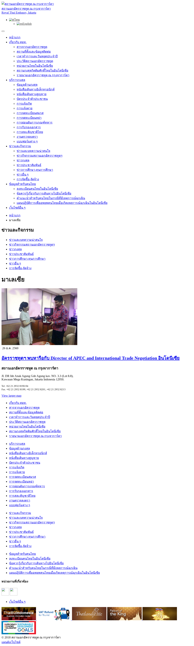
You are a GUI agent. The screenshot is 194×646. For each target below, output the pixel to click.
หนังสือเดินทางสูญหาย (31, 94)
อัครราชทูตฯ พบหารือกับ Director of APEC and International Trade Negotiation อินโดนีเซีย (91, 358)
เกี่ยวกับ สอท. (18, 42)
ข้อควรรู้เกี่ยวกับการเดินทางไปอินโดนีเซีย (44, 193)
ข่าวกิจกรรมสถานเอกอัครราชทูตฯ (39, 155)
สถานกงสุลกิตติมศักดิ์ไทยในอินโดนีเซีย (42, 70)
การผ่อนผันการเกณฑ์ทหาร (34, 122)
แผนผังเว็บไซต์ (11, 642)
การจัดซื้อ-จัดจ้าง (28, 179)
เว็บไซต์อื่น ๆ (17, 207)
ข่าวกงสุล (23, 160)
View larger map (11, 395)
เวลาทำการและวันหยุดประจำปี (37, 56)
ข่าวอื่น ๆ (23, 174)
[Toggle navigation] (3, 31)
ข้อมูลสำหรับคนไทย (22, 184)
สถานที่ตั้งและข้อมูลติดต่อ (34, 51)
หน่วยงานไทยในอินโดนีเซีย (35, 65)
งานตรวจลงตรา (27, 136)
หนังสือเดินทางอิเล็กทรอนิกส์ (36, 89)
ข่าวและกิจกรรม (20, 146)
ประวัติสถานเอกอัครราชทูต (35, 61)
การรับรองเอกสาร (29, 127)
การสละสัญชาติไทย (30, 132)
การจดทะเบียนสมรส (30, 113)
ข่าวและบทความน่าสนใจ (33, 150)
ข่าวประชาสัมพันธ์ (29, 165)
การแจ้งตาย (24, 108)
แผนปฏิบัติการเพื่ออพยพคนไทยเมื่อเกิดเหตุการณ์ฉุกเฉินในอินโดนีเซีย (62, 202)
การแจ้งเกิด (24, 103)
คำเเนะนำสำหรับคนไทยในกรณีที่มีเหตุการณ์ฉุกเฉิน (51, 198)
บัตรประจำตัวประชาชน (32, 98)
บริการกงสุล (17, 80)
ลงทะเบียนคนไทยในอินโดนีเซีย (37, 188)
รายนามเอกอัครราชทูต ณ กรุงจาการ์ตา (43, 75)
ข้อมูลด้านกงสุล (27, 84)
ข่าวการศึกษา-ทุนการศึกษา (35, 169)
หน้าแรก (14, 37)
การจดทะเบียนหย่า (29, 117)
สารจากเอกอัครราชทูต (32, 46)
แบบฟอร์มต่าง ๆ (27, 141)
